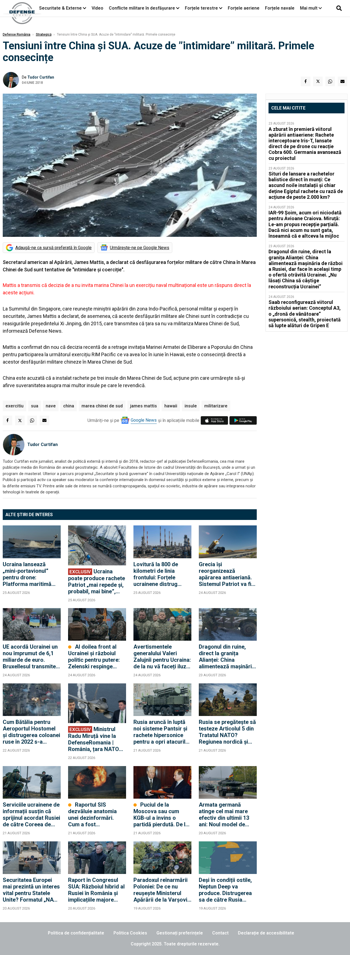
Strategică (43, 34)
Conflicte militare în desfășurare (142, 8)
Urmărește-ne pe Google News (139, 247)
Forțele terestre (201, 8)
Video (97, 8)
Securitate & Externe (60, 8)
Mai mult (309, 8)
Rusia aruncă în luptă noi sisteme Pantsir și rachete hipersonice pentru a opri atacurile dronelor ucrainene (160, 732)
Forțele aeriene (243, 8)
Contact (220, 933)
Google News (144, 420)
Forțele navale (279, 8)
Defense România (16, 34)
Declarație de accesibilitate (266, 933)
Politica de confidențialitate (76, 933)
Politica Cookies (130, 933)
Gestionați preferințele (179, 933)
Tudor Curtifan (40, 77)
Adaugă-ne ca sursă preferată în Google (53, 247)
